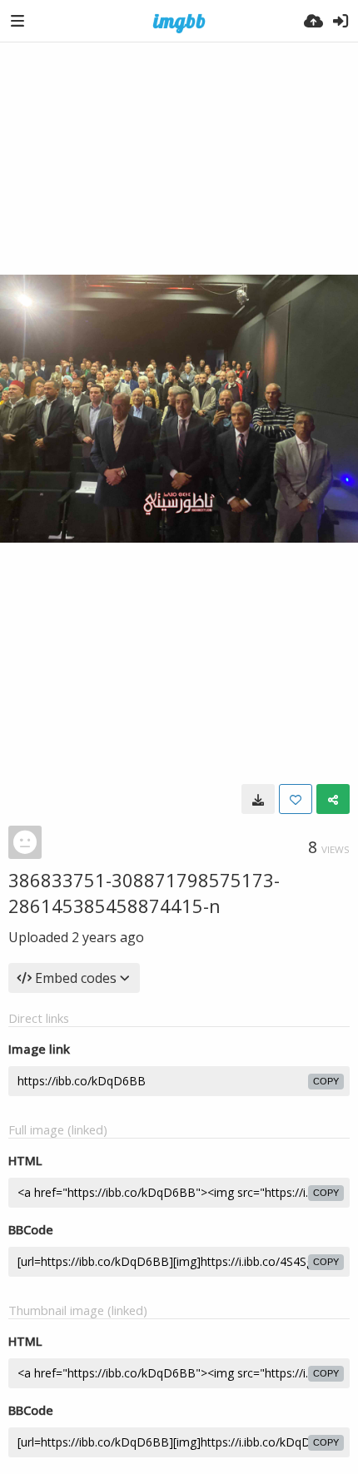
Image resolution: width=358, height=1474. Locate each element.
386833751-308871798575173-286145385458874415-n (144, 892)
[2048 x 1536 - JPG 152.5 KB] (258, 799)
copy (326, 1081)
